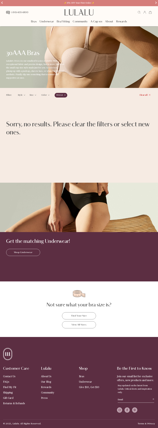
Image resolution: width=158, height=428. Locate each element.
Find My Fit (9, 387)
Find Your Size (79, 316)
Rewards (121, 21)
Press (44, 398)
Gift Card (8, 398)
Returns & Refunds (14, 403)
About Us (46, 376)
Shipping (8, 392)
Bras (34, 21)
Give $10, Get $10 (89, 387)
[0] (150, 13)
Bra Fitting (63, 21)
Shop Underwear (23, 252)
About (109, 21)
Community (80, 21)
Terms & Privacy (146, 424)
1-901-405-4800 (19, 12)
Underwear (47, 21)
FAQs (6, 382)
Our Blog (46, 382)
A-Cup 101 (96, 21)
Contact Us (9, 376)
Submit (149, 399)
